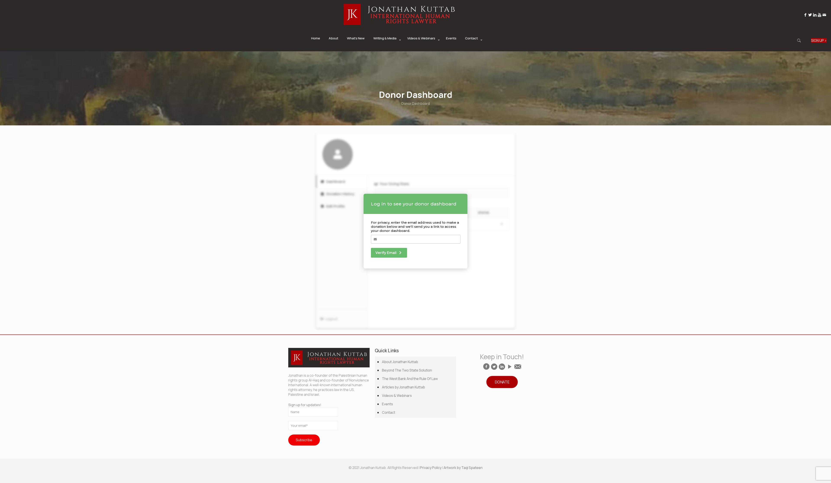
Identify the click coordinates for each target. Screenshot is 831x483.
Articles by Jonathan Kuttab (403, 387)
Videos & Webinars (397, 395)
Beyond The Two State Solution (407, 370)
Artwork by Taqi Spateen (463, 467)
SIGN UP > (819, 40)
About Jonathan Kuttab (400, 361)
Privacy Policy (430, 467)
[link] (386, 49)
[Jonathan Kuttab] (399, 27)
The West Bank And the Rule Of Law (410, 378)
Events (387, 404)
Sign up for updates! (304, 404)
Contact (388, 412)
